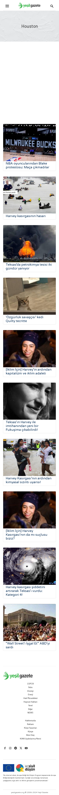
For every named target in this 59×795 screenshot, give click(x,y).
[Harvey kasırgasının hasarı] (29, 195)
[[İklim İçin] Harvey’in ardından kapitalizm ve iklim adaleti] (29, 348)
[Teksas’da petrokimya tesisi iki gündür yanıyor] (29, 243)
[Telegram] (15, 748)
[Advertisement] (29, 83)
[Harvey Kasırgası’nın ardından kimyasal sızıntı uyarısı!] (29, 457)
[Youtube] (26, 748)
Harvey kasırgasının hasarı (26, 216)
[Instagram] (10, 748)
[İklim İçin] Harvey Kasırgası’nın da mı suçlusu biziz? (26, 534)
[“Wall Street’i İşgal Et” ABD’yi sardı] (29, 622)
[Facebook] (5, 748)
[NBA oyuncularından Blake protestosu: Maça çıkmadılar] (29, 142)
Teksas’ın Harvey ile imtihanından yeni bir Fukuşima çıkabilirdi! (22, 426)
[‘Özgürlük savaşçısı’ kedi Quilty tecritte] (29, 296)
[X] (21, 748)
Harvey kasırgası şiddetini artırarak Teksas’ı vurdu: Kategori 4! (25, 591)
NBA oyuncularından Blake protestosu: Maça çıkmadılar (27, 165)
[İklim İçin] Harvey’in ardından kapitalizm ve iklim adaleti (28, 371)
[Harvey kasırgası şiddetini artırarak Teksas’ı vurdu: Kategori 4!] (29, 566)
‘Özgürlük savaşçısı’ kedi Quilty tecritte (24, 319)
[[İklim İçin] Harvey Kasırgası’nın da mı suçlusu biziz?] (29, 510)
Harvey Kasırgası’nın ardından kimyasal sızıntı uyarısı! (28, 480)
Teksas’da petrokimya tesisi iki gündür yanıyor (29, 266)
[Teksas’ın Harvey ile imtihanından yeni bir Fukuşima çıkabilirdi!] (29, 401)
